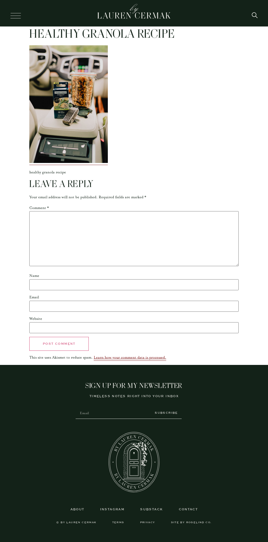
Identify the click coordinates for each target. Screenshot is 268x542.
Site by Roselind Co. (191, 522)
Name (34, 276)
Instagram (112, 509)
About (77, 509)
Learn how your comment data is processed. (130, 357)
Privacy (147, 522)
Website (35, 319)
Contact (188, 509)
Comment (39, 208)
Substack (151, 509)
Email (34, 297)
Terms (118, 522)
